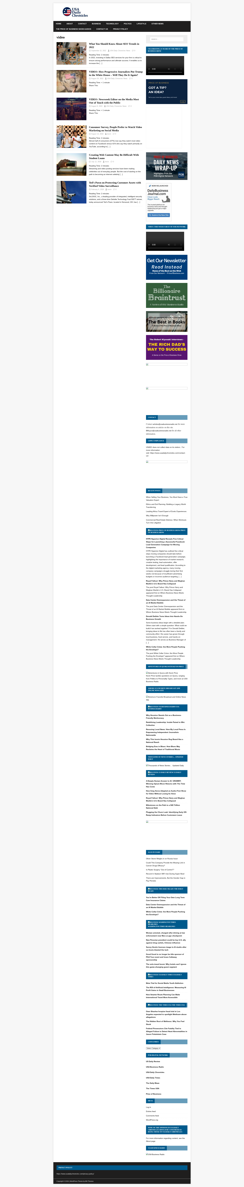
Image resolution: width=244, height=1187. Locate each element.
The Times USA (178, 1005)
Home (58, 24)
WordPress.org (152, 1120)
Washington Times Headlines (161, 926)
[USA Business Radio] (155, 1154)
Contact (82, 24)
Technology (112, 24)
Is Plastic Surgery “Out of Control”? (160, 870)
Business (96, 24)
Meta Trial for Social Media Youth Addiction (164, 983)
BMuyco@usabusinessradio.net (158, 431)
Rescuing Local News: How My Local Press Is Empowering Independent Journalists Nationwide (166, 732)
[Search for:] (166, 39)
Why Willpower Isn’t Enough (157, 516)
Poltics (127, 24)
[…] (100, 63)
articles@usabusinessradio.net (165, 424)
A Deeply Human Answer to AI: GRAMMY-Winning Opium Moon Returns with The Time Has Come (165, 784)
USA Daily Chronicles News (120, 51)
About (69, 24)
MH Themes (89, 1181)
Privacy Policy (120, 29)
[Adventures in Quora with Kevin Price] (162, 673)
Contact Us (102, 29)
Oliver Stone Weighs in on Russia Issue (162, 859)
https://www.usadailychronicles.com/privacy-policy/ (75, 1174)
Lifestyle (141, 24)
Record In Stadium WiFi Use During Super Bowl (165, 874)
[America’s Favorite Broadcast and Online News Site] (166, 700)
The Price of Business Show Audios (73, 29)
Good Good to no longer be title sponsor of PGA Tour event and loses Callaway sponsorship (165, 957)
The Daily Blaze (152, 1083)
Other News (157, 24)
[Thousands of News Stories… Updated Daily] (165, 766)
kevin (109, 134)
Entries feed (151, 1111)
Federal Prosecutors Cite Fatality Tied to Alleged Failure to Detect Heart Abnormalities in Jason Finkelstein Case (166, 1031)
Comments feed (152, 1116)
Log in (148, 1107)
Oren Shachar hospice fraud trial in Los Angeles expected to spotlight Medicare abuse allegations (166, 1014)
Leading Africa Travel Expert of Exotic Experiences (166, 511)
